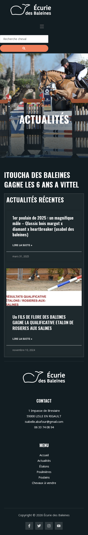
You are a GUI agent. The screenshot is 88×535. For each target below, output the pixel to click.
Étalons (44, 466)
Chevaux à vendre (44, 483)
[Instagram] (49, 526)
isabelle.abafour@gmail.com (44, 422)
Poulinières (44, 472)
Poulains (44, 477)
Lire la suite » (22, 245)
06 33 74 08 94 (44, 427)
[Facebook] (29, 526)
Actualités (44, 460)
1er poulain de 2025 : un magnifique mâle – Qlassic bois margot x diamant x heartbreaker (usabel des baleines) (43, 226)
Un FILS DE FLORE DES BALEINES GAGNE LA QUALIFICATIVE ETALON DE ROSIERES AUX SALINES (42, 322)
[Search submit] (24, 48)
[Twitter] (39, 526)
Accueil (44, 455)
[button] (41, 26)
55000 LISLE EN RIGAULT (44, 416)
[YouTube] (59, 526)
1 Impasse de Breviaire (44, 410)
